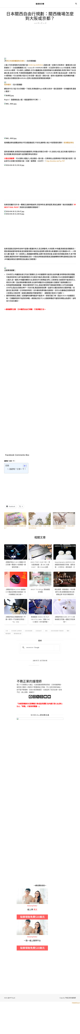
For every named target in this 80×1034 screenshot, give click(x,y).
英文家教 (20, 890)
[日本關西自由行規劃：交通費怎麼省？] (15, 518)
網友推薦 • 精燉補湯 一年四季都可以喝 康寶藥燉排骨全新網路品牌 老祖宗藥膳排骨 (65, 591)
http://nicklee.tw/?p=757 (55, 161)
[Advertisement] (40, 42)
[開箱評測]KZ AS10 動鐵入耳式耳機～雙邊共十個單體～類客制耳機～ (16, 564)
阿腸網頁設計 (76, 1003)
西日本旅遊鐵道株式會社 (15, 61)
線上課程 (20, 921)
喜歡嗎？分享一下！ (17, 469)
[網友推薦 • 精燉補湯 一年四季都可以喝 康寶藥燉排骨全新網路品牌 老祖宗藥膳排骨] (64, 579)
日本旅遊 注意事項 (16, 631)
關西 (68, 631)
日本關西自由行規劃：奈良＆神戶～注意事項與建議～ (64, 527)
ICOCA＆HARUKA (35, 65)
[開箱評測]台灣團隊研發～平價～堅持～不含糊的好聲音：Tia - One (16, 619)
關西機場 (8, 633)
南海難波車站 (69, 143)
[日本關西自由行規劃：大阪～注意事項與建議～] (40, 518)
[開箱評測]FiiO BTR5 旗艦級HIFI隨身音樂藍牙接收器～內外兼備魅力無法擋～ (16, 591)
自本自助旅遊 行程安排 (57, 631)
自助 (46, 631)
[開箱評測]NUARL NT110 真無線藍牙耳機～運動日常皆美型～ (65, 619)
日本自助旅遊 (28, 631)
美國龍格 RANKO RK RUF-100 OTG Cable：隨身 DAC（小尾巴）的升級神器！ (40, 619)
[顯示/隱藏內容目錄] (23, 466)
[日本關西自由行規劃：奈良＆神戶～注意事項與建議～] (64, 518)
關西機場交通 (17, 633)
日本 (7, 631)
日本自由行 (39, 631)
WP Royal (12, 998)
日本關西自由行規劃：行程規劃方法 (31, 309)
